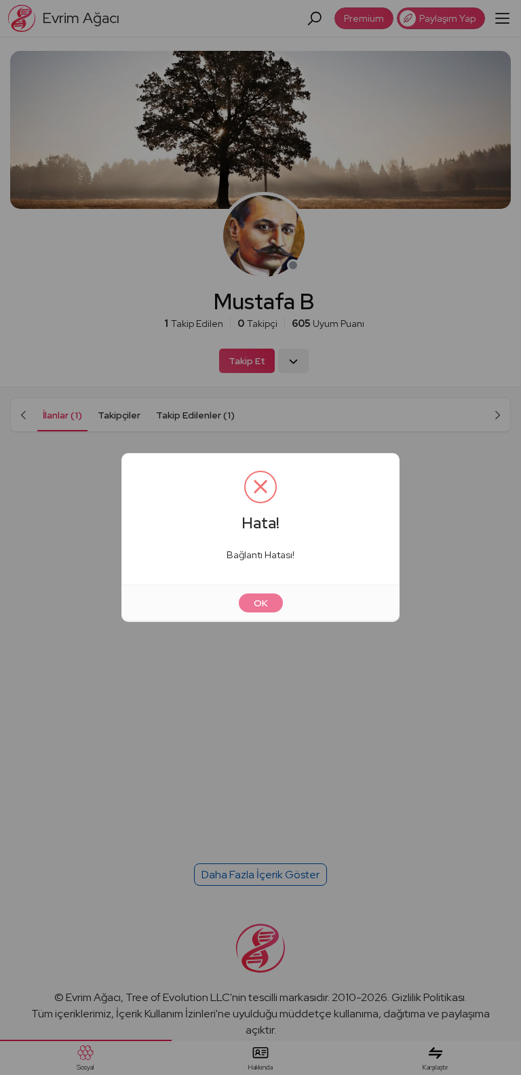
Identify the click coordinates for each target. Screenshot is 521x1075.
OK (261, 603)
